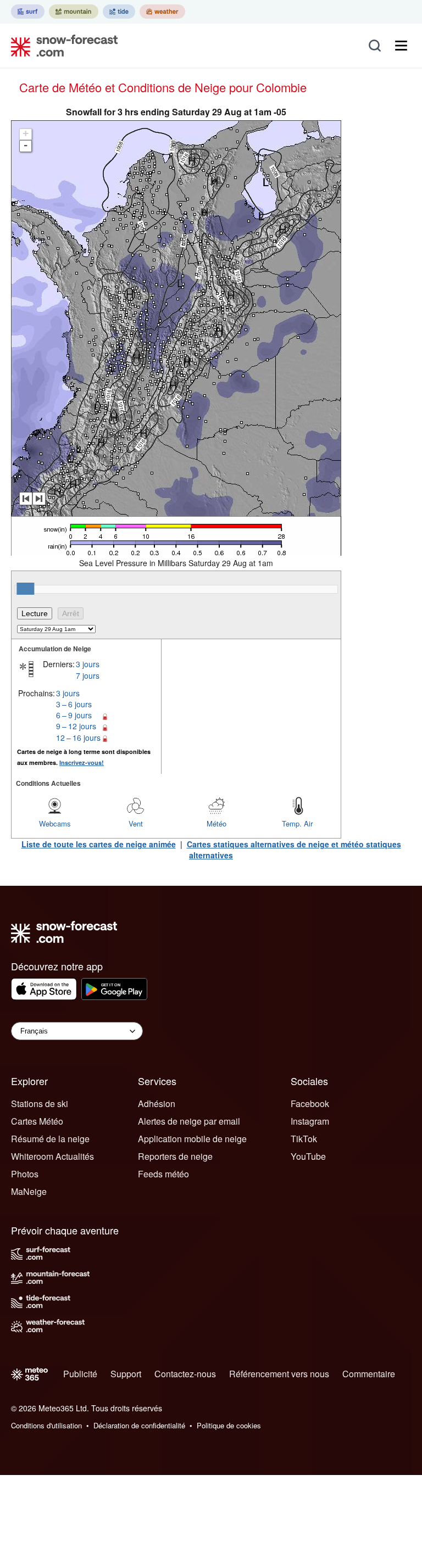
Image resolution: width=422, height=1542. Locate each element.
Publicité (80, 1373)
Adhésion (156, 1103)
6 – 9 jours (74, 714)
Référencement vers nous (279, 1373)
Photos (24, 1173)
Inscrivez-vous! (81, 762)
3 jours (87, 663)
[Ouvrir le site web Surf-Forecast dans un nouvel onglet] (28, 11)
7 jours (87, 675)
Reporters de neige (175, 1156)
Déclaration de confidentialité (139, 1425)
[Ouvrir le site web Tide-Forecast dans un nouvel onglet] (119, 11)
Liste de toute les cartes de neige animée (98, 844)
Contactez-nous (185, 1373)
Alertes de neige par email (189, 1121)
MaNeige (29, 1191)
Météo (216, 823)
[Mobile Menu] (401, 45)
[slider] (25, 589)
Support (125, 1373)
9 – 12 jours (76, 725)
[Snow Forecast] (61, 46)
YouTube (308, 1156)
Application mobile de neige (192, 1138)
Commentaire (368, 1373)
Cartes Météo (37, 1121)
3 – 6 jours (74, 704)
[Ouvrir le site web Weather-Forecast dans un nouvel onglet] (162, 11)
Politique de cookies (229, 1425)
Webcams (55, 823)
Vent (136, 823)
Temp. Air (297, 823)
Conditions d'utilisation (46, 1425)
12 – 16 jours (78, 737)
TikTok (304, 1138)
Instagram (310, 1121)
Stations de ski (39, 1103)
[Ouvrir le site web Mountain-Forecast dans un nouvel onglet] (73, 11)
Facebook (310, 1103)
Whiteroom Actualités (52, 1156)
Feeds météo (163, 1173)
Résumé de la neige (50, 1138)
